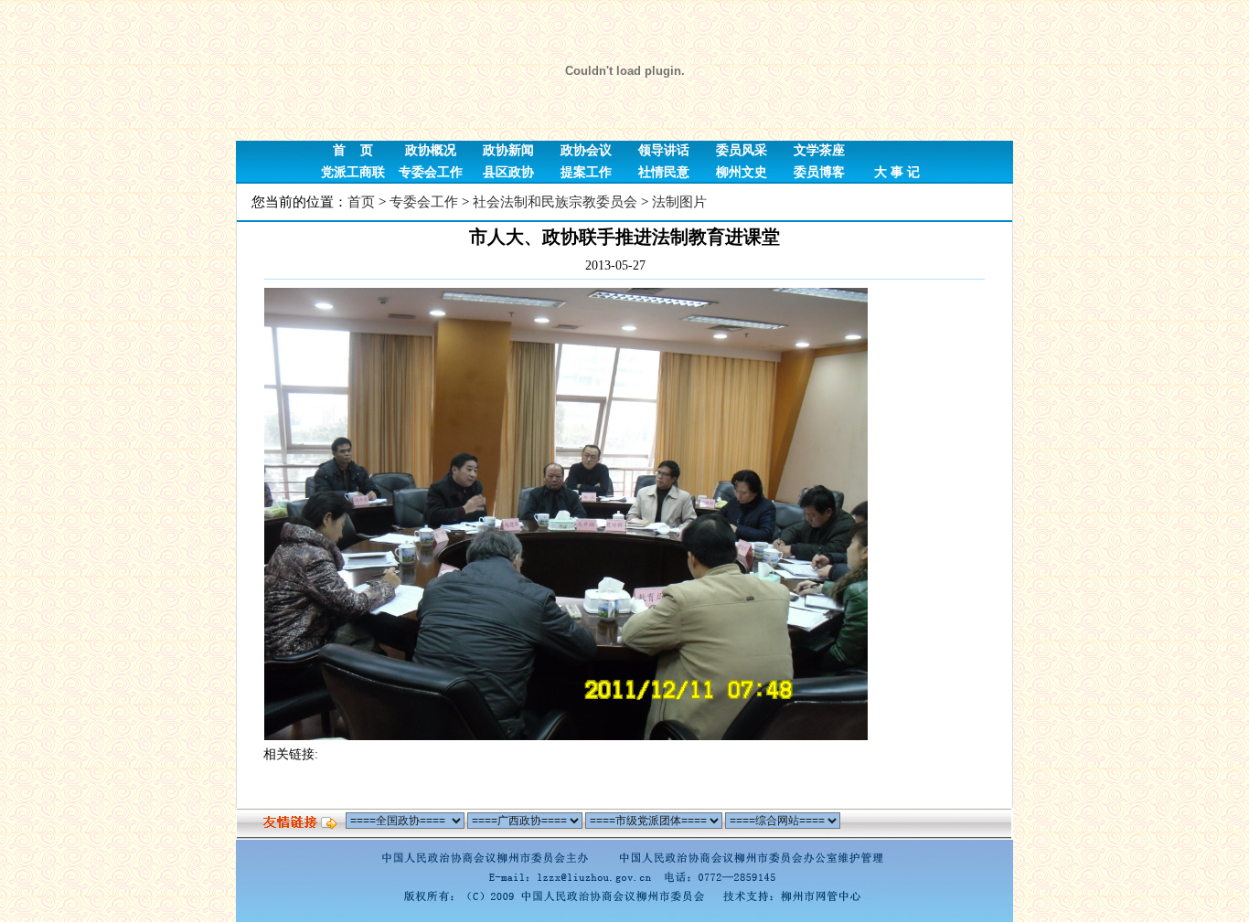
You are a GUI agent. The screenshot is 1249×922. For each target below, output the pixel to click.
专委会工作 (424, 202)
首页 (361, 202)
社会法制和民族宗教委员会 (555, 202)
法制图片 (679, 202)
